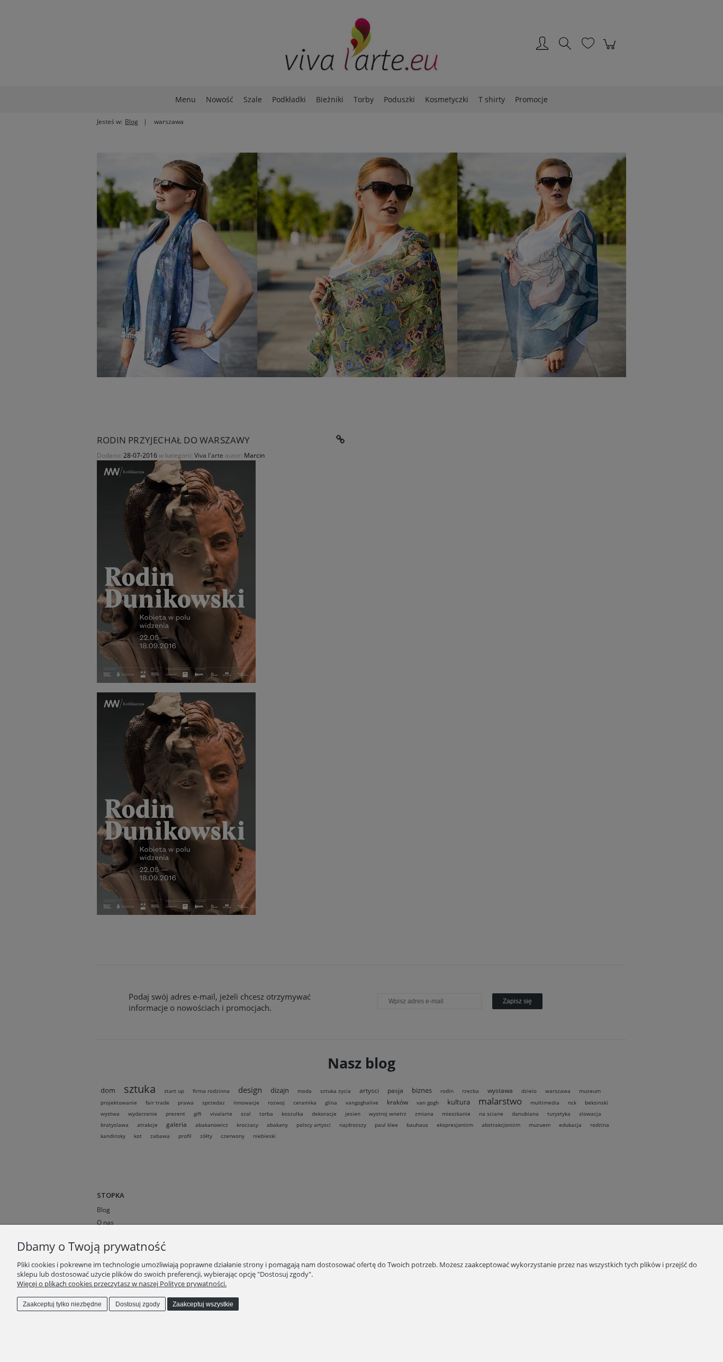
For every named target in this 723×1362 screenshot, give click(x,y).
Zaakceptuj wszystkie (203, 1304)
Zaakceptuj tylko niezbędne (62, 1304)
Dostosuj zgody (137, 1304)
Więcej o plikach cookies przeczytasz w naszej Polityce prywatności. (122, 1283)
